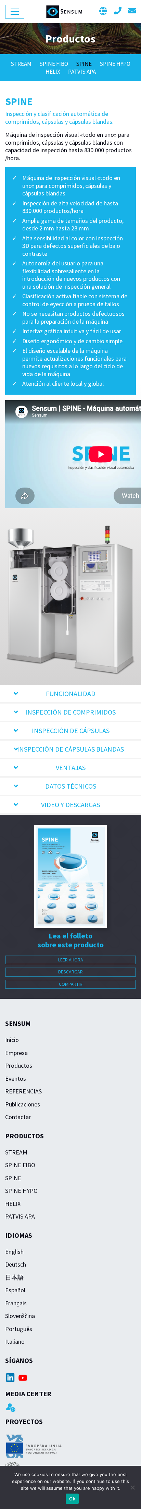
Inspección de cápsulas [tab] (71, 730)
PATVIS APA (82, 71)
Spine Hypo (115, 64)
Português (18, 1329)
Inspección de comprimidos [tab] (70, 712)
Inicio (12, 1040)
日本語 (14, 1277)
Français (16, 1303)
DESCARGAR (70, 972)
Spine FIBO (54, 64)
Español (15, 1290)
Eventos (15, 1078)
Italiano (15, 1341)
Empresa (16, 1053)
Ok (72, 1498)
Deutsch (15, 1264)
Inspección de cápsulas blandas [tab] (70, 749)
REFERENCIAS (23, 1091)
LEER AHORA (70, 960)
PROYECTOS (24, 1421)
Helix (53, 71)
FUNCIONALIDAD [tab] (70, 693)
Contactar (18, 1117)
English (14, 1252)
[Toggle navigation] (14, 12)
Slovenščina (20, 1316)
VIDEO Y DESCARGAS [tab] (70, 804)
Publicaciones (22, 1104)
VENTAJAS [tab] (71, 767)
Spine (84, 64)
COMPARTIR (70, 984)
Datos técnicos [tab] (70, 786)
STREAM (22, 64)
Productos (18, 1065)
